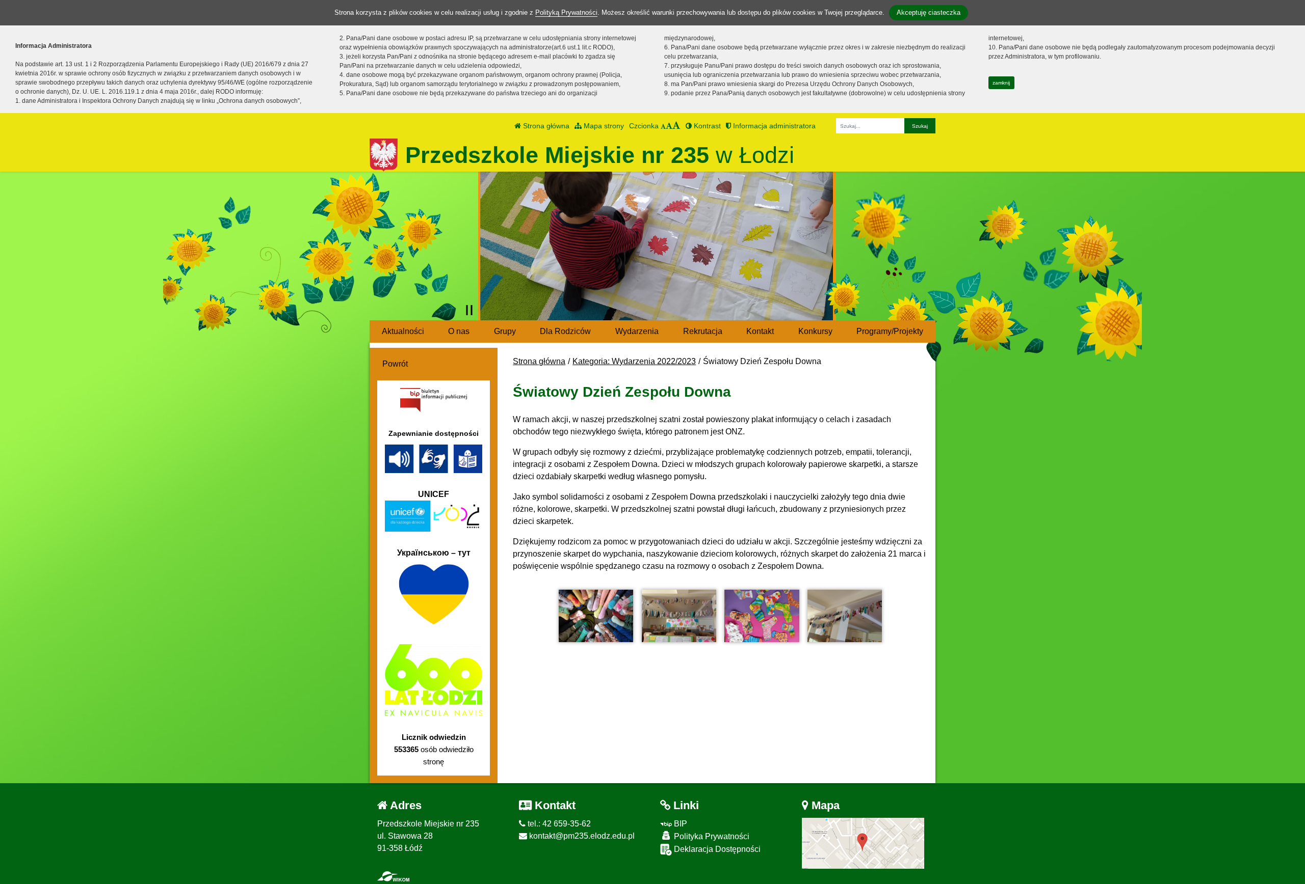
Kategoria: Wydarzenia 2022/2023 (634, 361)
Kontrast (706, 126)
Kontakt (760, 331)
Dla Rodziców (565, 331)
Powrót (395, 364)
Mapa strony (603, 126)
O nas (458, 331)
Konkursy (815, 331)
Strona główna (545, 126)
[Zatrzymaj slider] (469, 310)
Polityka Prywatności (710, 836)
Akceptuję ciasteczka (928, 12)
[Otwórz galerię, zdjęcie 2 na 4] (679, 616)
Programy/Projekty (889, 331)
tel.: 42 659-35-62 (558, 823)
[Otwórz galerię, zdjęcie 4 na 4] (844, 616)
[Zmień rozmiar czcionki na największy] (676, 126)
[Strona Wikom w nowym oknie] (393, 876)
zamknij (1001, 83)
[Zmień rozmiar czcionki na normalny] (663, 126)
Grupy (505, 331)
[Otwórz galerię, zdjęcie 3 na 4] (761, 616)
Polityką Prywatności (566, 12)
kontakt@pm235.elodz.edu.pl (581, 836)
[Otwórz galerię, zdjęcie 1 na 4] (596, 616)
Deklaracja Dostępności (716, 849)
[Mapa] (863, 842)
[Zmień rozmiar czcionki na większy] (669, 126)
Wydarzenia (637, 331)
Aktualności (403, 331)
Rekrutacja (702, 331)
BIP (679, 823)
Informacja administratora (773, 126)
